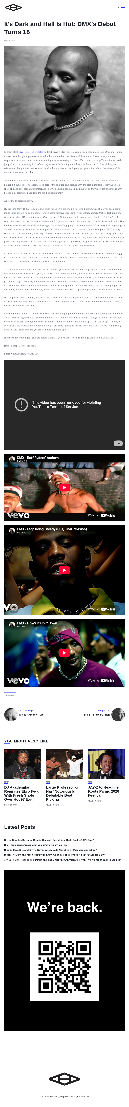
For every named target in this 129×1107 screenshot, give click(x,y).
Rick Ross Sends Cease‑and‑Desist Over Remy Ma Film (35, 845)
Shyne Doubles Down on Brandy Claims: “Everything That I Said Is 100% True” (49, 840)
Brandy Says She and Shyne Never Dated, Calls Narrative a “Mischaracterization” (50, 850)
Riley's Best (10, 695)
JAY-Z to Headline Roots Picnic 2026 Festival (103, 791)
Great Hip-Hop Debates (30, 152)
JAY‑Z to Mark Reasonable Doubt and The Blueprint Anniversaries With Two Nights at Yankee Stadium (62, 859)
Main (6, 782)
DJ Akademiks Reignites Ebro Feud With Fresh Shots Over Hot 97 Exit (21, 793)
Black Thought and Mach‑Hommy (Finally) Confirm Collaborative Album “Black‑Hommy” (54, 854)
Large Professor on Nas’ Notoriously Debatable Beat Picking (62, 793)
